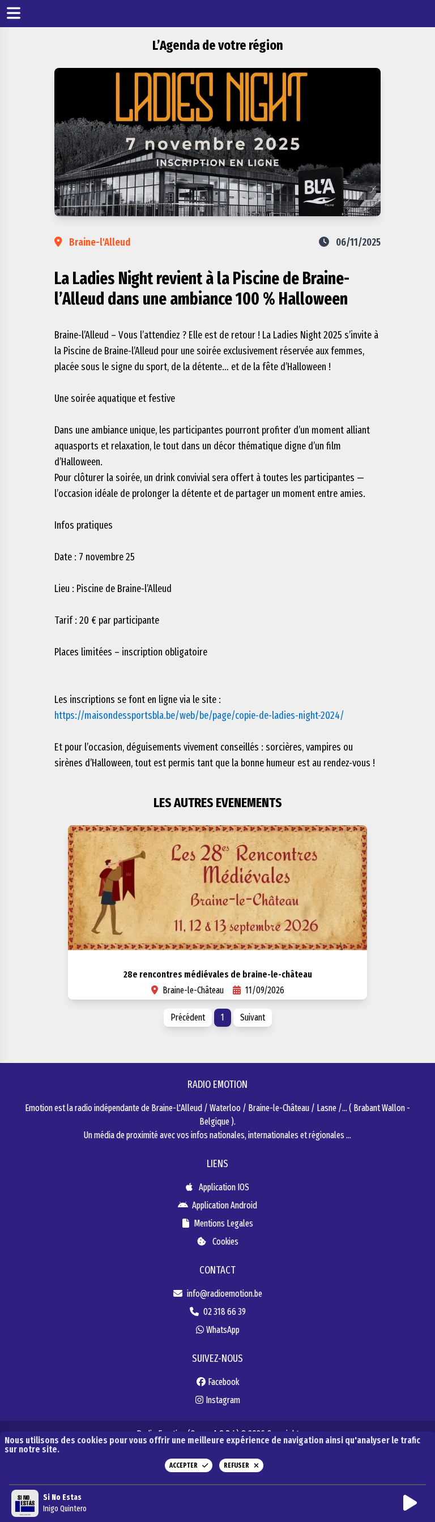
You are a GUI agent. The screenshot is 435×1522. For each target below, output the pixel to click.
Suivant (252, 1017)
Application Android (223, 1205)
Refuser (236, 1465)
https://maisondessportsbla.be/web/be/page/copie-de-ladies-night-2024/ (199, 715)
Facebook (223, 1382)
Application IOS (223, 1187)
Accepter (183, 1465)
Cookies (224, 1241)
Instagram (223, 1400)
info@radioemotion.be (224, 1293)
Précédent (187, 1017)
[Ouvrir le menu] (13, 14)
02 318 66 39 (224, 1311)
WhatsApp (223, 1329)
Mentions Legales (223, 1223)
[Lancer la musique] (412, 1503)
